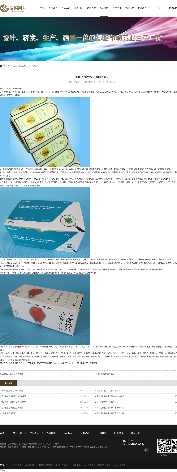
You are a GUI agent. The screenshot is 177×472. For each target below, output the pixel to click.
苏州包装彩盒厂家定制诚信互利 (14, 396)
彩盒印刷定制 (33, 447)
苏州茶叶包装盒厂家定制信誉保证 (110, 396)
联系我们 (142, 8)
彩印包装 (91, 8)
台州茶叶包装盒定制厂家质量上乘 (110, 413)
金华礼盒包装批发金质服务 (12, 408)
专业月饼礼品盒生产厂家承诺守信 (110, 408)
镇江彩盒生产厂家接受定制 (107, 402)
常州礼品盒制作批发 (105, 374)
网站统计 (4, 470)
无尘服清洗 (88, 465)
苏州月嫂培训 (61, 465)
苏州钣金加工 (30, 465)
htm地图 (99, 447)
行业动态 (33, 66)
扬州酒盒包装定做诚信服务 (12, 391)
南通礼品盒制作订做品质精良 (108, 391)
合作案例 (116, 8)
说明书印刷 (44, 447)
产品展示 (65, 8)
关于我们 (53, 8)
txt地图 (104, 447)
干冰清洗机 (75, 465)
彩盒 (25, 447)
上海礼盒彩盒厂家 (8, 413)
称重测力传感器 (103, 465)
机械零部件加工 (46, 465)
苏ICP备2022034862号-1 (34, 444)
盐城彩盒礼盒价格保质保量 (11, 374)
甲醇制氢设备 (119, 465)
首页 (42, 8)
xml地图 (92, 447)
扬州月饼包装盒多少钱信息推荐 (14, 402)
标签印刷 (78, 8)
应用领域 (129, 8)
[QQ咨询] (146, 450)
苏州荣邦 (56, 444)
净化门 (18, 465)
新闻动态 (104, 8)
